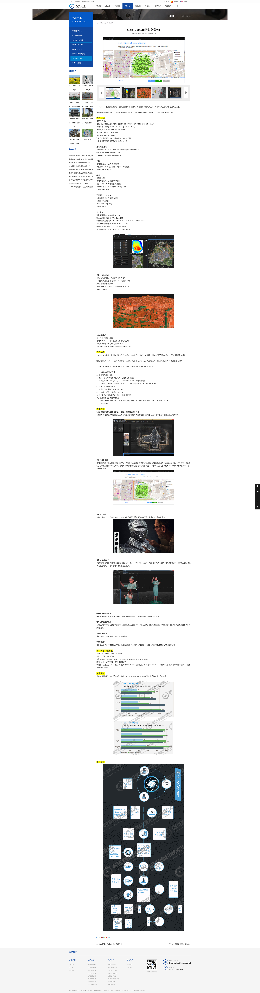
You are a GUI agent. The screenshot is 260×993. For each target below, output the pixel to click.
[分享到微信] (100, 937)
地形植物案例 (92, 970)
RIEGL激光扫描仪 (77, 44)
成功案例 (117, 6)
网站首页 (98, 6)
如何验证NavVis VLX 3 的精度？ (79, 183)
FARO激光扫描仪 (77, 35)
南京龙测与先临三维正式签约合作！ (80, 166)
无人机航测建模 (92, 984)
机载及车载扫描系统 (78, 54)
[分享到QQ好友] (102, 937)
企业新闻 (129, 964)
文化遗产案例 (92, 973)
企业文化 (71, 964)
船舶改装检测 (92, 979)
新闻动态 (138, 6)
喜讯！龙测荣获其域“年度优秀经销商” (81, 180)
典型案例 (72, 71)
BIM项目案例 (92, 964)
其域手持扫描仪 (77, 31)
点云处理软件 (77, 58)
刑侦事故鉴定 (92, 981)
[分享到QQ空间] (104, 937)
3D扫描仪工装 (76, 63)
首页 (101, 23)
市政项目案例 (92, 967)
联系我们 (168, 6)
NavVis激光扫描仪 (77, 40)
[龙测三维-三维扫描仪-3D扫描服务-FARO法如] (76, 6)
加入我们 (71, 967)
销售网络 (71, 970)
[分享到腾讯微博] (109, 937)
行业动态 (129, 967)
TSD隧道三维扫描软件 (183, 944)
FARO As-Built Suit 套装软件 (112, 944)
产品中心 (127, 6)
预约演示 (158, 6)
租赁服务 (148, 6)
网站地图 (142, 990)
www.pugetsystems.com (134, 676)
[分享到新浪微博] (107, 937)
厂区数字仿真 (92, 976)
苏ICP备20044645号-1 (133, 990)
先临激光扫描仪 (77, 49)
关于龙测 (107, 6)
